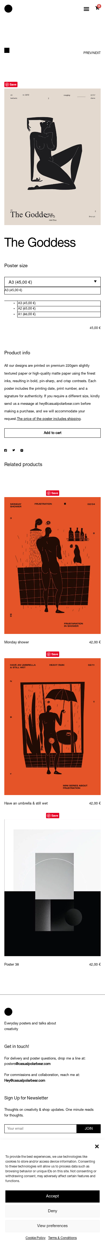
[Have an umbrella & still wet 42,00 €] (52, 726)
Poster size (15, 266)
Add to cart (52, 433)
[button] (97, 1146)
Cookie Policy (36, 1238)
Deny (52, 1211)
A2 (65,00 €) (27, 308)
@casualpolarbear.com (33, 1064)
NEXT (97, 53)
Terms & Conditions (62, 1238)
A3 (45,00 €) (27, 303)
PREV (87, 53)
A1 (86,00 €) (27, 314)
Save (13, 84)
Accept (52, 1196)
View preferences (52, 1226)
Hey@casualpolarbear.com (24, 1081)
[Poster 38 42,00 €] (52, 887)
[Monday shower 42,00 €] (52, 565)
